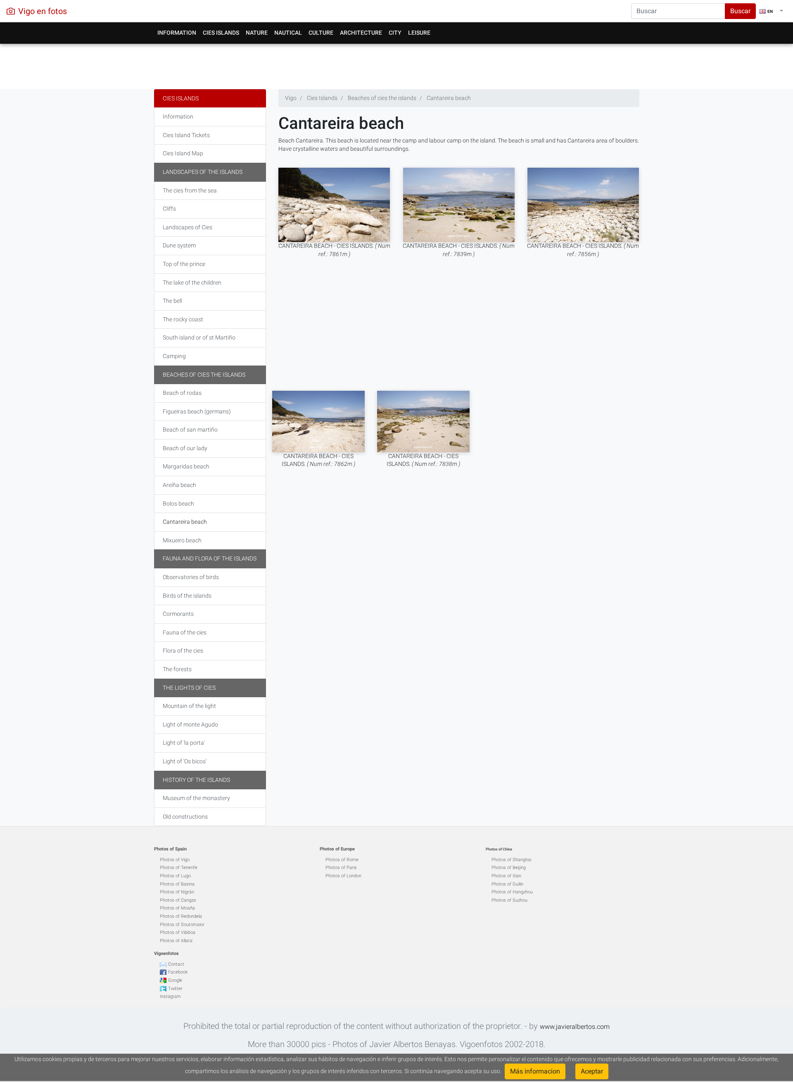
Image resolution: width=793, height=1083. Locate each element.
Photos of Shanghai (511, 859)
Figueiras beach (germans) (197, 411)
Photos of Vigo (175, 859)
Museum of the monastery (196, 798)
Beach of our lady (185, 448)
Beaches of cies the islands (204, 374)
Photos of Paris (341, 867)
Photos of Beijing (508, 867)
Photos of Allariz (176, 940)
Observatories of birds (191, 577)
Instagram (170, 996)
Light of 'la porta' (184, 742)
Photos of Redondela (181, 916)
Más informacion (535, 1071)
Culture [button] (321, 32)
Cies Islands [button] (221, 32)
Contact (176, 964)
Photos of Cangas (178, 900)
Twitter (175, 988)
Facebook (178, 972)
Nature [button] (257, 32)
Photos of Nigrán (177, 892)
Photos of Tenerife (178, 867)
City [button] (395, 32)
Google (175, 980)
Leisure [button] (419, 32)
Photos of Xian (506, 876)
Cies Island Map (183, 153)
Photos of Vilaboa (177, 932)
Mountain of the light (189, 706)
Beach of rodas (182, 393)
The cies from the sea (190, 190)
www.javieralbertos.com (575, 1027)
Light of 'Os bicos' (185, 761)
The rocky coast (183, 319)
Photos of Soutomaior (182, 924)
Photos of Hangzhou (512, 892)
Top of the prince (184, 264)
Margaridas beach (186, 466)
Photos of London (343, 876)
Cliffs (169, 208)
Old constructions (185, 816)
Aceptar (592, 1071)
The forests (177, 669)
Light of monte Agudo (190, 724)
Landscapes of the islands (202, 172)
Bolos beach (178, 503)
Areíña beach (179, 485)
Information (178, 116)
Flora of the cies (183, 650)
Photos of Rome (342, 859)
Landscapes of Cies (187, 227)
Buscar (740, 11)
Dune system (179, 245)
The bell (172, 300)
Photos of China (499, 849)
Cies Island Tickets (186, 135)
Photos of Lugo (175, 876)
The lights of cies (189, 687)
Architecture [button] (361, 32)
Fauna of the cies (185, 632)
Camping (174, 356)
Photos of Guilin (507, 884)
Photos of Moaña (177, 908)
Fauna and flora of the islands (209, 558)
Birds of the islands (187, 595)
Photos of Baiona (177, 884)
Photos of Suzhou (509, 900)
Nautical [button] (288, 32)
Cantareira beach (185, 521)
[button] (771, 11)
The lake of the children (192, 282)
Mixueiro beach (182, 540)
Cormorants (178, 613)
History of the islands (196, 780)
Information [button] (176, 32)
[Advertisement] (396, 64)
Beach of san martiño (190, 429)
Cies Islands (181, 98)
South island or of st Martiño (199, 337)
